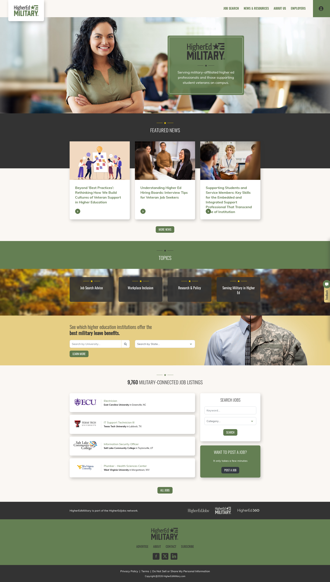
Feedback (327, 295)
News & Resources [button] (256, 8)
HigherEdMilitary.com (174, 576)
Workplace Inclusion (140, 287)
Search (230, 432)
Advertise (142, 546)
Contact (171, 546)
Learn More (79, 354)
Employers (298, 8)
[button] (321, 8)
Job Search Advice (91, 287)
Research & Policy (189, 287)
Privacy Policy (129, 571)
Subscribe (187, 546)
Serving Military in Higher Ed (238, 290)
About (157, 546)
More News (165, 229)
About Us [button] (280, 8)
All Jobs (165, 490)
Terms (145, 571)
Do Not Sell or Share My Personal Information (181, 571)
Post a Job (230, 470)
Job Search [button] (231, 8)
